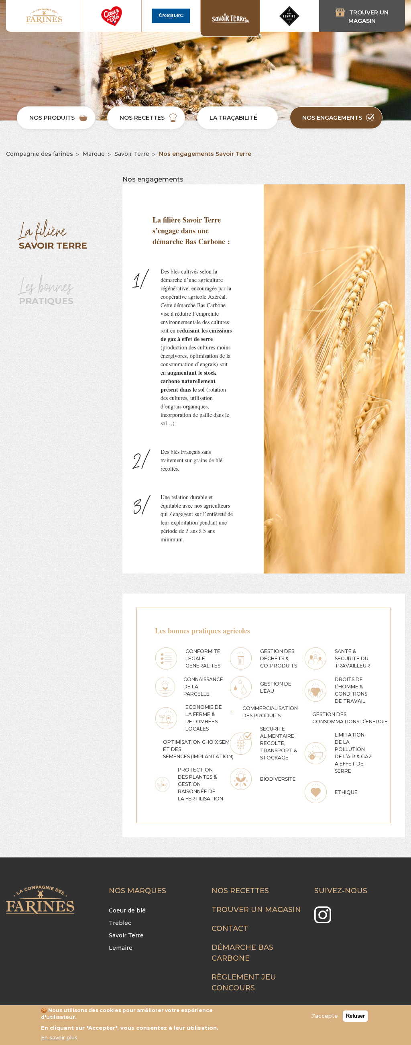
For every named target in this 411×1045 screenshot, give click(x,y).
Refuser (355, 1016)
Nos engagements (332, 117)
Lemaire (120, 947)
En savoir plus (59, 1037)
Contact (230, 928)
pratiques (46, 289)
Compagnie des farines (39, 153)
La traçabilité (233, 117)
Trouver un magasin (368, 16)
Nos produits (52, 117)
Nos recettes (142, 117)
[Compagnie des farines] (44, 16)
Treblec (120, 923)
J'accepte (324, 1015)
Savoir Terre (131, 153)
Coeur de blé (127, 910)
